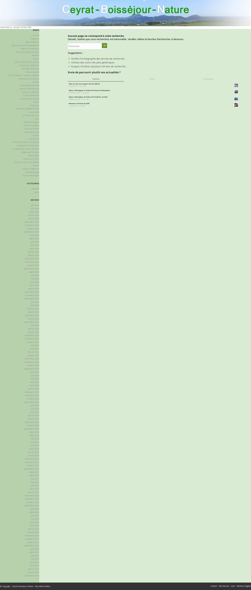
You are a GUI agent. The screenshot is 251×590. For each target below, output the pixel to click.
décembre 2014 (32, 575)
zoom (36, 192)
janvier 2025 (33, 255)
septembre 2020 (31, 368)
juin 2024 (35, 275)
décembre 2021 (32, 335)
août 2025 (34, 235)
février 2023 (33, 308)
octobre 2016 (33, 502)
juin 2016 (35, 515)
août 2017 (34, 472)
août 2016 (34, 509)
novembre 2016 (32, 498)
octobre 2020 (33, 365)
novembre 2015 (32, 539)
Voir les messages (31, 175)
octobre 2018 (33, 425)
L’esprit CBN (33, 112)
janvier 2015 (33, 572)
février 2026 (33, 215)
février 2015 (33, 569)
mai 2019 (35, 408)
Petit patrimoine (32, 128)
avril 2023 (34, 305)
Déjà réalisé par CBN (30, 85)
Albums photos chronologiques (25, 45)
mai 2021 (35, 345)
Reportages (33, 155)
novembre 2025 (32, 225)
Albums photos (32, 42)
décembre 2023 (32, 292)
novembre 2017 (32, 462)
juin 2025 (35, 242)
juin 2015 (35, 555)
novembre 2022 (32, 315)
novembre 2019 (32, 395)
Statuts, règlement (30, 168)
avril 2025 (34, 245)
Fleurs (36, 102)
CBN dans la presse (30, 68)
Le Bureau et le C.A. (30, 115)
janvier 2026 (33, 218)
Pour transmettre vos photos (26, 142)
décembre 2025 (32, 222)
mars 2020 (34, 385)
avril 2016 (34, 522)
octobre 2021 (33, 342)
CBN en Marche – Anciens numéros (23, 75)
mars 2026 (34, 211)
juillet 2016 (34, 512)
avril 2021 (34, 348)
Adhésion (35, 38)
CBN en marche (32, 72)
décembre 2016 (32, 495)
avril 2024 (34, 282)
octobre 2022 (33, 318)
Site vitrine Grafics (42, 586)
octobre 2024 (33, 265)
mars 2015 (34, 565)
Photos (36, 135)
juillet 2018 (34, 435)
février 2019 (33, 415)
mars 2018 (34, 448)
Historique (34, 105)
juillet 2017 (34, 475)
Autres (36, 58)
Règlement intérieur (30, 152)
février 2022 (33, 328)
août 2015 (34, 549)
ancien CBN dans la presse (27, 52)
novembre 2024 (32, 262)
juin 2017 (35, 478)
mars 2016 (34, 525)
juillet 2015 (34, 552)
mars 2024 (34, 285)
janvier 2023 (33, 312)
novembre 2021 (32, 338)
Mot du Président (31, 125)
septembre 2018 (31, 428)
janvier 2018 (33, 455)
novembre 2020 (32, 362)
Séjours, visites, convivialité (27, 162)
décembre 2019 (32, 392)
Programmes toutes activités (26, 148)
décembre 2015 (32, 535)
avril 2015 (34, 562)
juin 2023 (35, 302)
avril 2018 (34, 445)
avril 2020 (34, 382)
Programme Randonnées (28, 145)
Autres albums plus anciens (27, 62)
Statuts (36, 165)
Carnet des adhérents (29, 65)
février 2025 (33, 252)
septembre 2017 (31, 468)
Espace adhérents (31, 95)
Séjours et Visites (31, 158)
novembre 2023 (32, 295)
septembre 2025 (31, 231)
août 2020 (34, 372)
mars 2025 (34, 248)
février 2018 (33, 452)
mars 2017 (34, 489)
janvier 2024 (33, 288)
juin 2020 (35, 375)
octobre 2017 (33, 465)
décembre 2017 (32, 458)
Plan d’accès (33, 138)
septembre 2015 (31, 545)
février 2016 (33, 529)
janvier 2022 (33, 332)
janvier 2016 (33, 532)
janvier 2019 (33, 418)
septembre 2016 (31, 505)
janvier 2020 (33, 388)
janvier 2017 (33, 492)
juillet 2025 (34, 238)
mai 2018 (35, 442)
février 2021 (33, 352)
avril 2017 (34, 485)
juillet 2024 (34, 272)
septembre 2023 (31, 298)
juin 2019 (35, 405)
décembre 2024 (32, 258)
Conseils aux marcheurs (28, 78)
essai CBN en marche (29, 98)
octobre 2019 (33, 398)
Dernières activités (30, 92)
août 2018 (34, 432)
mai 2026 (35, 208)
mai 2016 (35, 518)
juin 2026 (35, 205)
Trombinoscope (32, 172)
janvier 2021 (33, 355)
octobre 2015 (33, 542)
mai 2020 (35, 378)
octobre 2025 (33, 228)
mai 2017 (35, 482)
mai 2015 (35, 559)
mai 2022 (35, 325)
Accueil (16, 27)
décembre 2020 (32, 358)
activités (35, 188)
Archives (35, 55)
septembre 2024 (31, 268)
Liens (37, 118)
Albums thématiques (30, 48)
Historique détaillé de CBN (27, 108)
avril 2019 (34, 412)
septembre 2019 (31, 402)
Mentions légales (31, 122)
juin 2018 (35, 438)
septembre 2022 (31, 322)
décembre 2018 (32, 422)
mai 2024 (35, 278)
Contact (35, 82)
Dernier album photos (29, 88)
